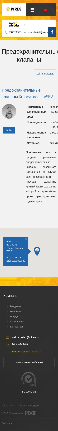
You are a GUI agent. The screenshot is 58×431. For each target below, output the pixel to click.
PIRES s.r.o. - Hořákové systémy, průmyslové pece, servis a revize (14, 9)
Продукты (15, 316)
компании (15, 311)
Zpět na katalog (45, 73)
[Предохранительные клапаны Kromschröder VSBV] (9, 118)
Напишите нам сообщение (29, 362)
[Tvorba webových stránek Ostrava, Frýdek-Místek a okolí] (30, 414)
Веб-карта (7, 423)
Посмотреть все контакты (26, 351)
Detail (9, 130)
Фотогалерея (17, 321)
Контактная (16, 326)
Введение (15, 306)
